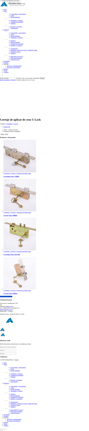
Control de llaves (15, 413)
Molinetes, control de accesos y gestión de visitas (23, 403)
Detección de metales (16, 411)
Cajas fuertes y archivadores (18, 367)
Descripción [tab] (6, 127)
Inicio (1, 80)
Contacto (5, 425)
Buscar (42, 78)
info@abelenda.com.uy (6, 309)
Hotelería (12, 394)
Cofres (12, 369)
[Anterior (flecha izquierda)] (0, 430)
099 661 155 (9, 306)
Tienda (5, 424)
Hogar (5, 364)
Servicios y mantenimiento (14, 419)
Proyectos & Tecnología (13, 421)
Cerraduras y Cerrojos (9, 80)
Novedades (6, 414)
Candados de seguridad (16, 375)
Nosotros (5, 416)
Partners (5, 422)
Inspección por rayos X (16, 410)
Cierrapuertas (14, 381)
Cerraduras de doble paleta (23, 173)
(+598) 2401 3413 (7, 305)
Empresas (6, 383)
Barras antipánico (15, 396)
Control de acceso (15, 405)
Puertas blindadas (15, 370)
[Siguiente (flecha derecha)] (2, 430)
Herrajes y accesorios (16, 380)
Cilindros (12, 377)
